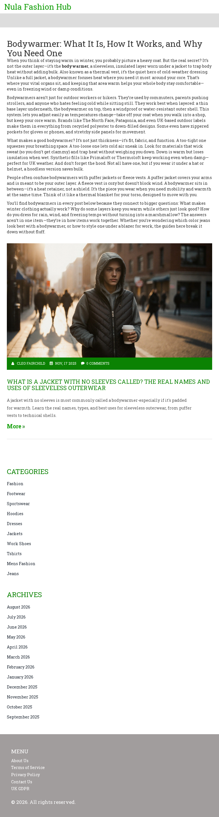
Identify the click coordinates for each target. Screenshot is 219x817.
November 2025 (22, 697)
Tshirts (14, 553)
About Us (20, 760)
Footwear (16, 493)
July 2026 (16, 617)
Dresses (14, 523)
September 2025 (23, 717)
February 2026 (21, 667)
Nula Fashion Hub (37, 6)
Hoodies (15, 513)
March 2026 (18, 657)
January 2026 (20, 677)
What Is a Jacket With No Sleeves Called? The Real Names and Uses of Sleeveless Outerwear (108, 384)
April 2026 (17, 647)
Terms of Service (28, 767)
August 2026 (18, 607)
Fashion (15, 483)
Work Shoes (19, 543)
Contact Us (21, 781)
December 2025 (22, 687)
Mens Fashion (21, 563)
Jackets (15, 533)
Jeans (13, 573)
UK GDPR (20, 788)
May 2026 (16, 637)
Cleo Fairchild (31, 363)
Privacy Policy (25, 774)
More (14, 426)
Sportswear (18, 503)
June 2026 (17, 627)
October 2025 (19, 707)
